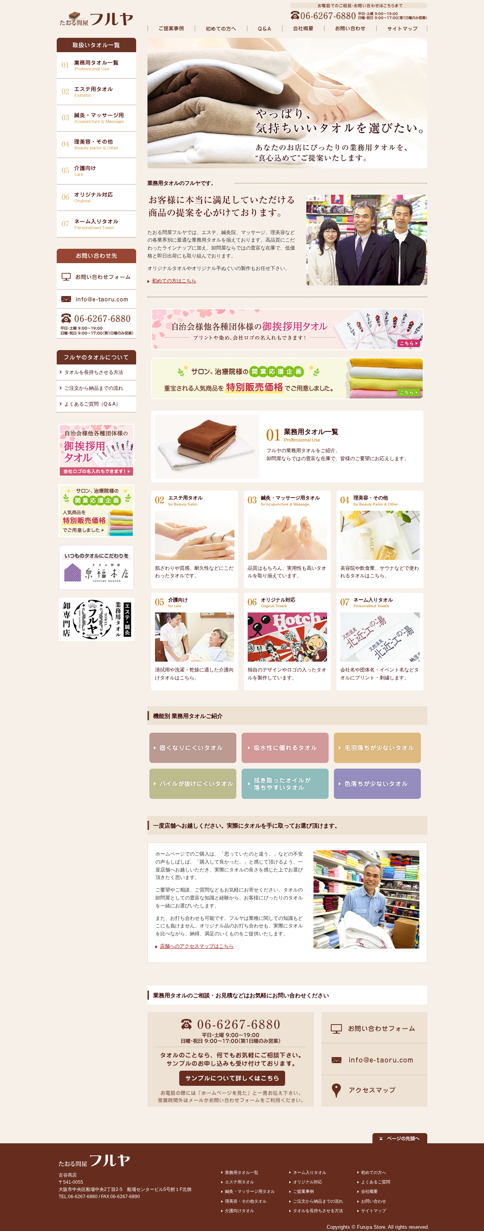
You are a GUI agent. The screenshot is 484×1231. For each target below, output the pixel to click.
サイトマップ (373, 1210)
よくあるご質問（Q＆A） (92, 404)
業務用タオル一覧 (241, 1172)
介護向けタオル (239, 1210)
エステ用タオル (239, 1182)
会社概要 (369, 1191)
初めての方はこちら (174, 281)
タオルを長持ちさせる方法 (93, 372)
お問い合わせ (373, 1201)
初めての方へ (373, 1172)
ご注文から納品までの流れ (93, 388)
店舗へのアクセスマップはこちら (197, 946)
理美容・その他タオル (246, 1201)
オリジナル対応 (307, 1182)
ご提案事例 (303, 1191)
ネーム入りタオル (309, 1172)
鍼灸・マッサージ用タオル (250, 1191)
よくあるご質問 (375, 1182)
